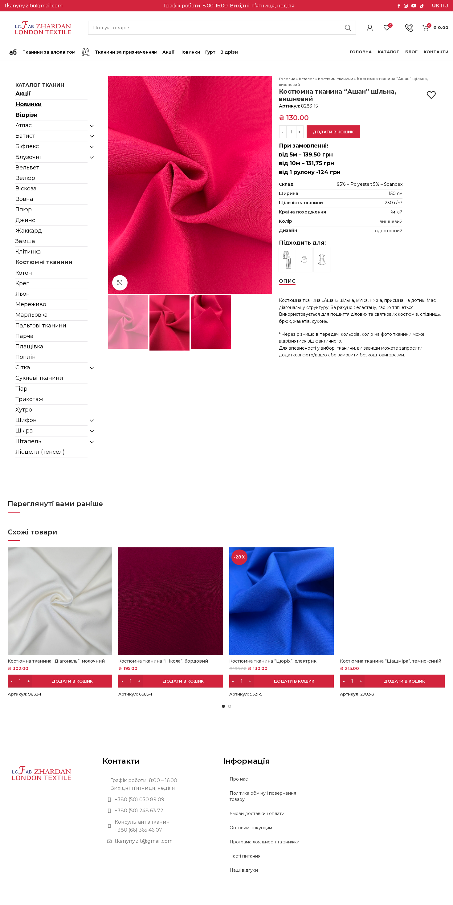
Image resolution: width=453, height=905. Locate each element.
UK (435, 6)
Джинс (25, 220)
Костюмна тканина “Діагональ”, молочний (56, 661)
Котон (23, 273)
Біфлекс (27, 146)
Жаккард (28, 230)
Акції (23, 93)
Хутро (23, 409)
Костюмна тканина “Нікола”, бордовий (163, 661)
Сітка (22, 367)
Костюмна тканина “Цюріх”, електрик (272, 661)
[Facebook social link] (399, 6)
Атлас (23, 125)
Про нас (239, 779)
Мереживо (30, 304)
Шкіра (24, 430)
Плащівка (29, 346)
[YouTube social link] (414, 6)
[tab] (287, 281)
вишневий (391, 221)
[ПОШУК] (348, 28)
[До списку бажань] (431, 95)
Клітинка (28, 251)
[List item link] (158, 800)
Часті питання (245, 856)
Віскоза (26, 188)
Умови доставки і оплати (257, 813)
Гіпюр (23, 209)
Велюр (25, 178)
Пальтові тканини (40, 325)
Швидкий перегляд (107, 557)
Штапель (28, 441)
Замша (25, 241)
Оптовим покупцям (251, 827)
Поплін (25, 357)
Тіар (21, 388)
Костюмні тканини (43, 262)
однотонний (388, 230)
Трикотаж (29, 399)
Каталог (306, 78)
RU (444, 6)
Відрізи (26, 115)
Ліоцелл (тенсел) (40, 451)
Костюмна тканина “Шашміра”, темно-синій (390, 661)
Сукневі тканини (39, 378)
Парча (24, 336)
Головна (287, 78)
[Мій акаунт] (370, 28)
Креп (22, 283)
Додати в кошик (333, 131)
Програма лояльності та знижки (265, 842)
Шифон (26, 420)
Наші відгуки (244, 870)
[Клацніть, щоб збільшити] (120, 282)
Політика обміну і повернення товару (263, 796)
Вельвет (27, 167)
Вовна (24, 199)
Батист (25, 135)
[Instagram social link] (406, 6)
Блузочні (28, 157)
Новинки (28, 104)
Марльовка (31, 314)
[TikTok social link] (422, 6)
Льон (22, 293)
